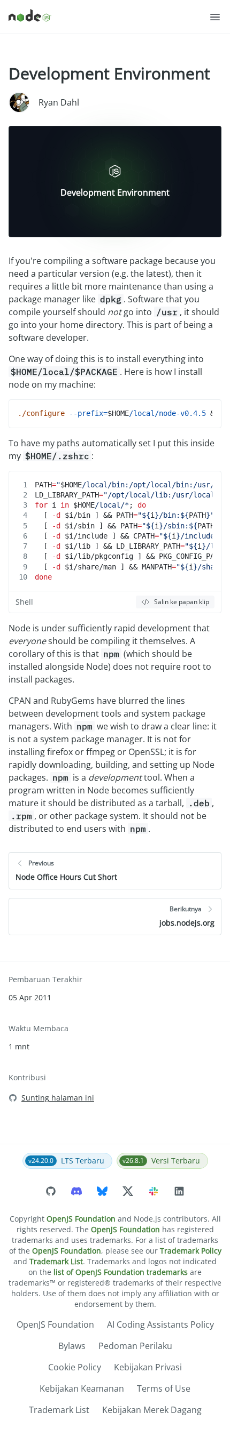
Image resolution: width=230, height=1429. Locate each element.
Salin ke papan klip (181, 601)
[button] (215, 17)
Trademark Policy (190, 1251)
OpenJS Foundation (81, 1219)
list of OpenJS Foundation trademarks (120, 1272)
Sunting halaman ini (57, 1098)
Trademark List (56, 1261)
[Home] (109, 17)
